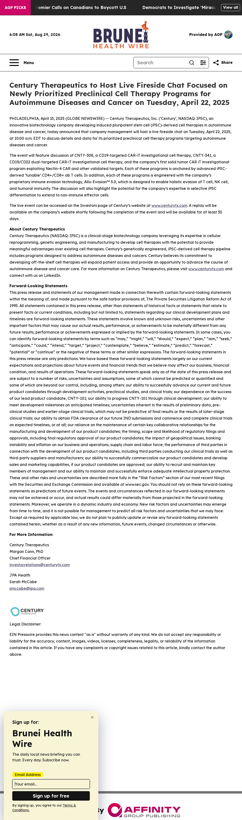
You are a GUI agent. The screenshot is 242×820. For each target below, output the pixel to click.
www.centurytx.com (169, 205)
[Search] (191, 62)
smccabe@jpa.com (26, 588)
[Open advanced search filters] (203, 62)
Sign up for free (51, 796)
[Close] (92, 717)
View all (230, 7)
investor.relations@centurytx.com (39, 564)
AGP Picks (15, 7)
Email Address (28, 774)
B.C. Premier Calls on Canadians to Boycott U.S (75, 7)
